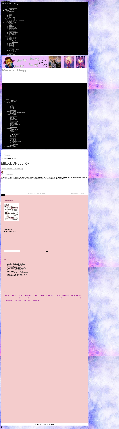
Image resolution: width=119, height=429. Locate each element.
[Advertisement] (44, 319)
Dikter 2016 (27, 300)
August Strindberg (76, 295)
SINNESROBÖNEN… (12, 267)
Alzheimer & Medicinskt (62, 295)
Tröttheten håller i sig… (13, 274)
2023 (7, 295)
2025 (20, 295)
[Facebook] (7, 63)
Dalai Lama (69, 298)
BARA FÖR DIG (9, 298)
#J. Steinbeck (81, 193)
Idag (38, 193)
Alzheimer (50, 295)
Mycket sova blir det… (13, 275)
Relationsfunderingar (13, 264)
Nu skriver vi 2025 (12, 271)
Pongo (11, 174)
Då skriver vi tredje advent (14, 272)
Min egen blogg (10, 3)
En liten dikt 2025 (12, 270)
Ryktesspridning (11, 263)
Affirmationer (28, 295)
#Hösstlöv (73, 193)
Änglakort (36, 300)
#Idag (77, 193)
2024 (14, 295)
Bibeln (18, 298)
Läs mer (3, 194)
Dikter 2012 (8, 300)
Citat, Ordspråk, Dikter (32, 193)
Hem (5, 154)
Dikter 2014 (18, 300)
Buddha (26, 298)
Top (114, 424)
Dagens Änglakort (12, 266)
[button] (1, 427)
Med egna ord (42, 193)
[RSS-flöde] (7, 60)
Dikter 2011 (78, 298)
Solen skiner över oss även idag (12, 169)
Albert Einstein (39, 295)
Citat (33, 298)
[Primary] (16, 90)
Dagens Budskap (58, 298)
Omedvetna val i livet (13, 268)
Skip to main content (5, 1)
